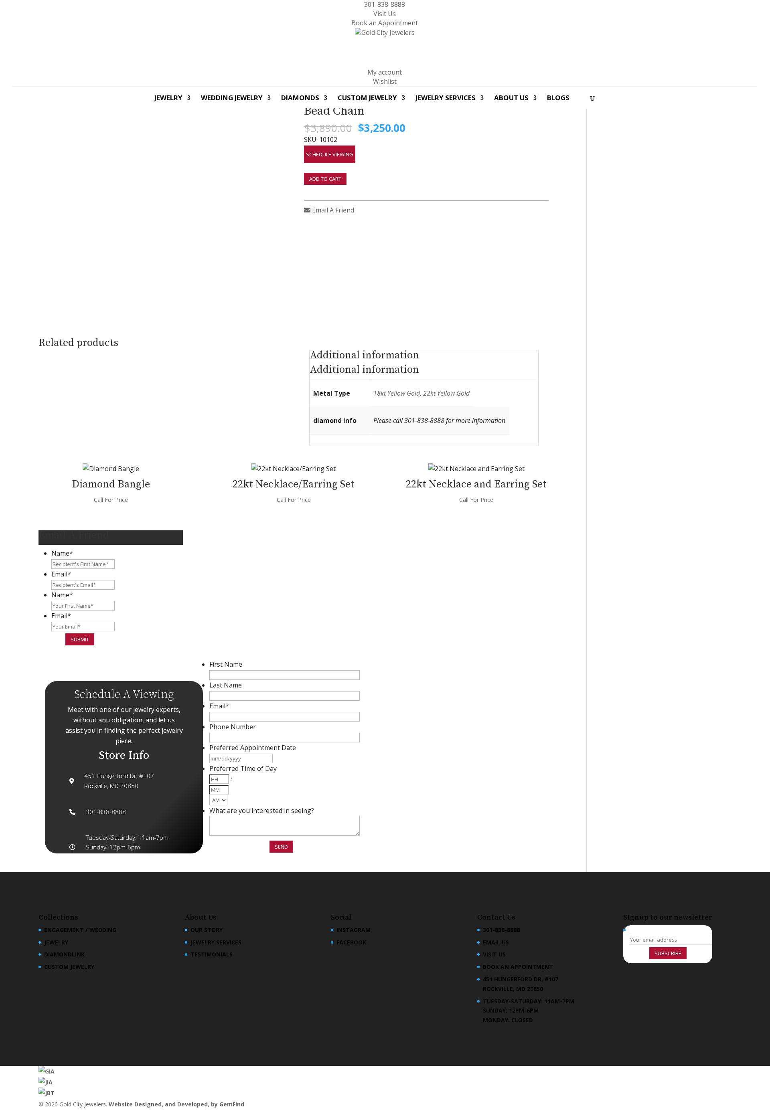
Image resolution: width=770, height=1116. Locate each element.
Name (62, 553)
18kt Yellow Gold (396, 393)
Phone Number (232, 726)
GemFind (231, 1104)
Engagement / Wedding (80, 930)
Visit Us (384, 13)
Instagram (353, 930)
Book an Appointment (384, 22)
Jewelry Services (445, 98)
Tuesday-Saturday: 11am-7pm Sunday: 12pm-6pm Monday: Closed (528, 1010)
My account (384, 72)
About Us (511, 98)
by (215, 1104)
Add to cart (325, 178)
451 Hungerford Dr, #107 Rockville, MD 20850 (520, 984)
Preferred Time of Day (243, 768)
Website (121, 1104)
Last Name (225, 685)
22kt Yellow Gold (446, 393)
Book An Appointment (518, 966)
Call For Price (111, 499)
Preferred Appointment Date (252, 747)
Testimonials (211, 954)
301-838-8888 (384, 4)
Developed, (194, 1104)
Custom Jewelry (367, 98)
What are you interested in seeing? (261, 810)
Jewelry (168, 98)
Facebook (351, 942)
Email (61, 574)
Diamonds (300, 98)
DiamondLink (64, 954)
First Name (225, 664)
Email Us (496, 942)
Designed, (149, 1104)
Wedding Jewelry (232, 98)
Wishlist (385, 81)
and (171, 1104)
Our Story (206, 930)
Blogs (558, 98)
